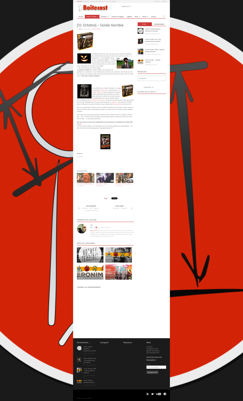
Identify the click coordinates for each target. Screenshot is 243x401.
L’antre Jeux (104, 90)
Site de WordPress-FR (152, 353)
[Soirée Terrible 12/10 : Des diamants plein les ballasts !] (140, 41)
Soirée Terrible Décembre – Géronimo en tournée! (90, 349)
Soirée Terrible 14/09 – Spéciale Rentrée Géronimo (90, 371)
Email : (148, 364)
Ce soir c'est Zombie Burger (85, 184)
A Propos (157, 1)
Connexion (149, 347)
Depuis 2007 (93, 230)
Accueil (81, 16)
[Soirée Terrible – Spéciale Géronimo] (140, 62)
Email (104, 227)
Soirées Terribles (91, 17)
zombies (113, 102)
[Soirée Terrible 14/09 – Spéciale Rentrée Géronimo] (140, 51)
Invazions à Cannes (101, 184)
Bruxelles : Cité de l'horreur (123, 184)
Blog (135, 17)
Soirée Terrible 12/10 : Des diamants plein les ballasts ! (90, 360)
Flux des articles (152, 349)
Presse (143, 17)
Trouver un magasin (117, 16)
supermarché (118, 104)
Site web (109, 227)
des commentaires (153, 351)
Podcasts (103, 17)
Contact (153, 16)
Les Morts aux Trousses (97, 100)
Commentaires (159, 24)
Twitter (93, 227)
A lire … (145, 24)
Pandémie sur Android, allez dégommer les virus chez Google (99, 1)
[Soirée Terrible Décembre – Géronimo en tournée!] (140, 31)
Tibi (91, 225)
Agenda (129, 16)
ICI (80, 124)
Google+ (99, 227)
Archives (164, 1)
